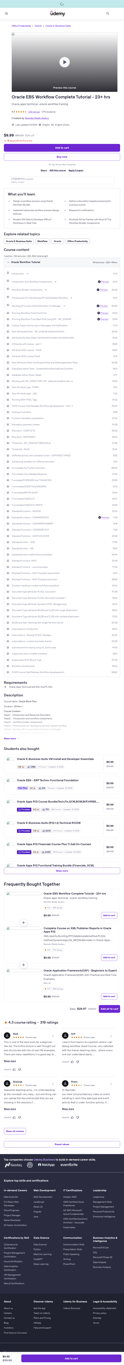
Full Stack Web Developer (11, 1203)
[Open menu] (6, 13)
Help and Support (42, 1327)
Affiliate (37, 1322)
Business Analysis (102, 1267)
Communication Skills (73, 1244)
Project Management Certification (14, 1254)
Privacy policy (100, 1313)
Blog (6, 1322)
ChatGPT (38, 1259)
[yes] (14, 1069)
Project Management (103, 1206)
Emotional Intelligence (104, 1216)
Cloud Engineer (11, 1210)
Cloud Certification (13, 1261)
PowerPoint (69, 1264)
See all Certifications (14, 1283)
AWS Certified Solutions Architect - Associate (75, 1220)
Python (37, 1249)
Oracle (38, 25)
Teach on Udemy (42, 1313)
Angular (37, 1211)
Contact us (9, 1317)
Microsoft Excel (101, 1247)
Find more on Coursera (15, 1332)
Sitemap (97, 1317)
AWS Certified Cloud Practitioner (73, 1203)
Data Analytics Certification (11, 1268)
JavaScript (39, 1201)
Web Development (43, 1196)
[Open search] (108, 13)
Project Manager (12, 1215)
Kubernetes (69, 1227)
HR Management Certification (12, 1276)
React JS (38, 1206)
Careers (8, 1313)
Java (36, 1216)
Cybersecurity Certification (11, 1246)
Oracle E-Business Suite (58, 25)
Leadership (98, 1196)
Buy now (62, 156)
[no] (19, 1069)
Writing (67, 1259)
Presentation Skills (72, 1249)
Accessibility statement (104, 1308)
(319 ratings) (34, 111)
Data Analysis (99, 1262)
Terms (96, 1322)
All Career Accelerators (15, 1225)
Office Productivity (21, 25)
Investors (8, 1327)
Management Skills (102, 1201)
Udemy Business (44, 1159)
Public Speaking (71, 1254)
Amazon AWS (70, 1196)
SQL (95, 1252)
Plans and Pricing (42, 1317)
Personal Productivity (103, 1211)
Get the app (39, 1308)
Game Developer (12, 1220)
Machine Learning (43, 1254)
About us (8, 1308)
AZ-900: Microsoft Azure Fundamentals (73, 1212)
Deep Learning (41, 1264)
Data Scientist (11, 1196)
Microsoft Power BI (102, 1257)
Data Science (40, 1244)
